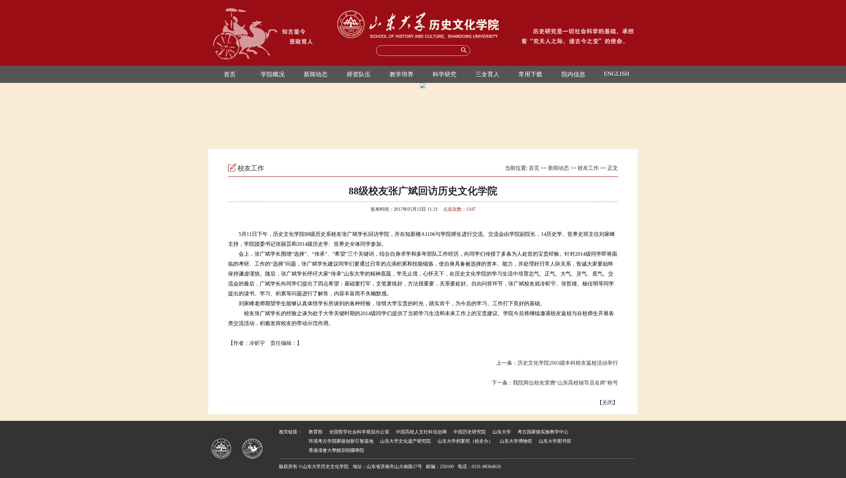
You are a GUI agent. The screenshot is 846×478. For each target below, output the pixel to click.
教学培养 (401, 74)
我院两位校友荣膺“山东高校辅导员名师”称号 (565, 383)
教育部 (316, 431)
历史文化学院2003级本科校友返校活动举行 (568, 363)
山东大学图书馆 (555, 441)
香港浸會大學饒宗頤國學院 (336, 450)
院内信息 (573, 74)
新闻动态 (315, 74)
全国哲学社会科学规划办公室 (359, 431)
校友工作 (588, 168)
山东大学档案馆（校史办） (465, 441)
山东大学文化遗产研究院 (405, 441)
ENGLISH (616, 73)
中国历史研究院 (469, 431)
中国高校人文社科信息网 (421, 431)
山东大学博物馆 (516, 441)
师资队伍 (358, 74)
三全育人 (487, 74)
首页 (230, 74)
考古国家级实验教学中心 (543, 431)
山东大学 (501, 431)
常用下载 (530, 74)
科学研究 (444, 74)
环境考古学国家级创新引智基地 (341, 441)
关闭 (607, 402)
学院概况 (273, 74)
